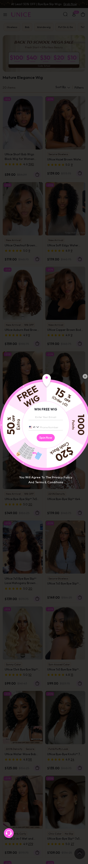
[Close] (85, 376)
